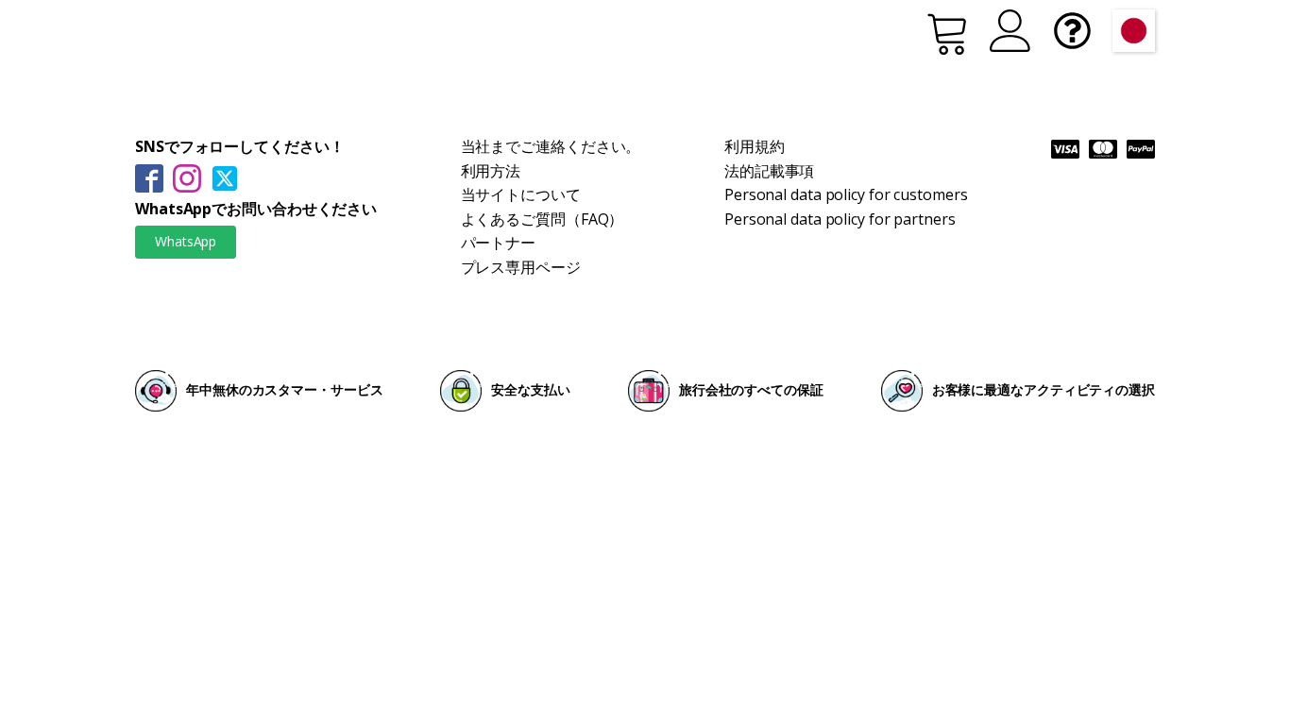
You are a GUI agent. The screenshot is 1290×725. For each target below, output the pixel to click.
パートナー (498, 242)
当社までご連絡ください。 (551, 146)
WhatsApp (185, 241)
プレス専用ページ (521, 267)
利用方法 (491, 170)
